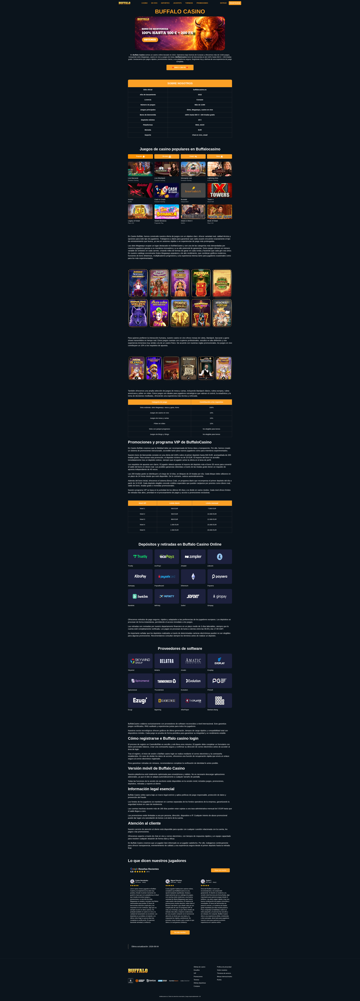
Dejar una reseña (220, 870)
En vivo (165, 156)
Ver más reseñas (180, 932)
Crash (192, 156)
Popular (139, 156)
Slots (218, 156)
